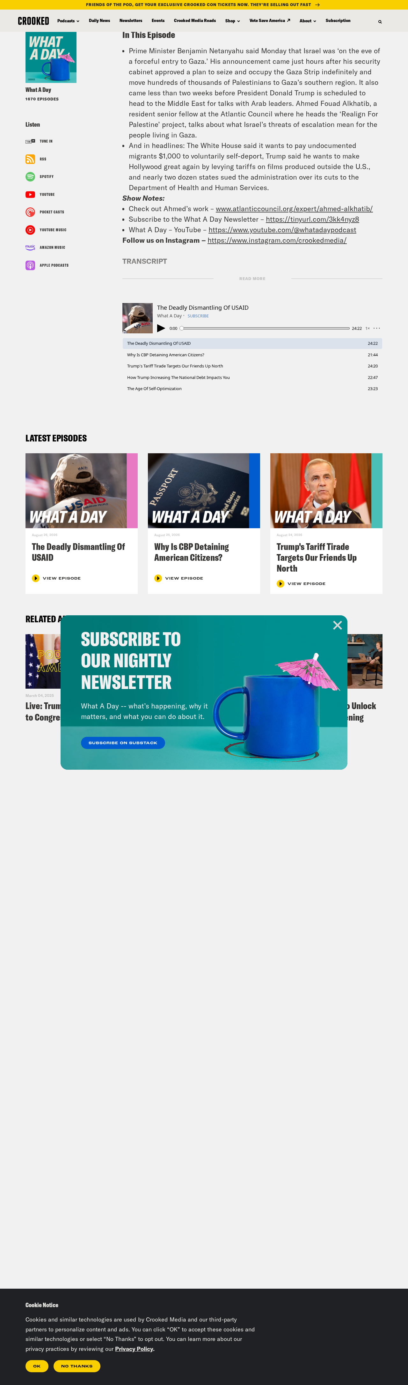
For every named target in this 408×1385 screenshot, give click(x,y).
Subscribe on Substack (123, 743)
